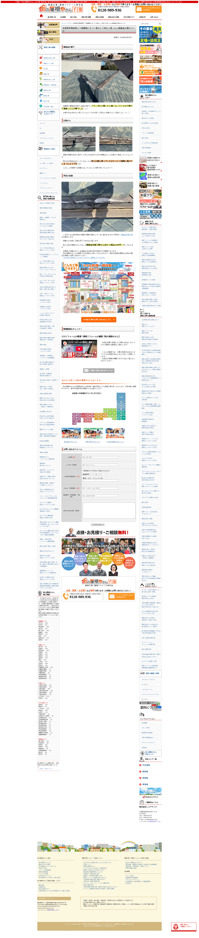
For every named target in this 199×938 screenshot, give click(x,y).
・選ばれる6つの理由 (43, 864)
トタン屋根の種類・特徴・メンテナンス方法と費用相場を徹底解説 (151, 406)
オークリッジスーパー (46, 188)
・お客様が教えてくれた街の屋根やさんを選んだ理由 (53, 891)
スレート (42, 123)
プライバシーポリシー (148, 742)
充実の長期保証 (146, 148)
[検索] (160, 23)
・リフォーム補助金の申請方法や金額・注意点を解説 (98, 888)
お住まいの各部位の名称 (47, 203)
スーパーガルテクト (46, 158)
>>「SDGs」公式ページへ (45, 768)
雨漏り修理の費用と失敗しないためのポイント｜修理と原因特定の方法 (151, 369)
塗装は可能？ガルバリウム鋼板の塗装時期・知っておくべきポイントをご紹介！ (49, 524)
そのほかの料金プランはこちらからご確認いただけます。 (84, 257)
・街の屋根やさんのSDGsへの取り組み (49, 877)
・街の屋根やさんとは (44, 862)
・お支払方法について (44, 875)
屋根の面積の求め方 (46, 333)
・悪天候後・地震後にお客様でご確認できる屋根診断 (140, 864)
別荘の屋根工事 (146, 649)
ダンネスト (145, 699)
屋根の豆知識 (44, 452)
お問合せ (144, 747)
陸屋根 (42, 143)
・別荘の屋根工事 (87, 885)
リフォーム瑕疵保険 (148, 133)
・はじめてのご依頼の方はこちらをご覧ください (97, 862)
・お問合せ (127, 883)
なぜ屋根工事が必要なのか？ (150, 320)
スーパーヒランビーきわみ (48, 178)
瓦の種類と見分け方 (46, 411)
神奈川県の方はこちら (93, 442)
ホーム (63, 23)
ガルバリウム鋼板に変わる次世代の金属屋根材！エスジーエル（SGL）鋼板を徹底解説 (49, 533)
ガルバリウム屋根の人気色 (150, 497)
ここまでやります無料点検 (150, 143)
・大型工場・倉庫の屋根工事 (91, 881)
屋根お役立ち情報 (147, 518)
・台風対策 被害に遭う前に (91, 874)
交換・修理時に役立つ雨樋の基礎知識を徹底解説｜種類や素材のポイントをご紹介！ (49, 586)
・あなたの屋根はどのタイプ (133, 862)
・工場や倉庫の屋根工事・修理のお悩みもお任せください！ (100, 887)
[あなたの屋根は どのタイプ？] (39, 119)
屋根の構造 (43, 213)
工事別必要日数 (146, 507)
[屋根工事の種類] (44, 52)
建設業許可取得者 (147, 732)
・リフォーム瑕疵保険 (44, 870)
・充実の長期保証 (42, 872)
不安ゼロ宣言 (146, 128)
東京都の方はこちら (70, 442)
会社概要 (144, 723)
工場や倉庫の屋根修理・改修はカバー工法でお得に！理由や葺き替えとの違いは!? (151, 605)
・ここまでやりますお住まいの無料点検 (94, 868)
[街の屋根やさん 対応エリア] (160, 755)
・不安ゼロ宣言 (42, 868)
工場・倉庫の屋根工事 (148, 638)
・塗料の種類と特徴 (130, 868)
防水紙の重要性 (44, 441)
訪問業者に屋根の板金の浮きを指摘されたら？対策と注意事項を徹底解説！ (151, 286)
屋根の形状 (43, 344)
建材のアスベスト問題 (46, 429)
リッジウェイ (44, 183)
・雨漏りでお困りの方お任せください (93, 870)
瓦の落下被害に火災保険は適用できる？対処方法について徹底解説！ (151, 352)
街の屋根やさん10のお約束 (150, 123)
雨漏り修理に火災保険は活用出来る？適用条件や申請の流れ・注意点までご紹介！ (151, 361)
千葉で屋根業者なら (148, 737)
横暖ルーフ (43, 173)
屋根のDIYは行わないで (47, 551)
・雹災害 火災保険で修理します (92, 875)
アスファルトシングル (46, 138)
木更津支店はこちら (154, 821)
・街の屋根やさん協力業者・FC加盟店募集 (137, 881)
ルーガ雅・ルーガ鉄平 (46, 163)
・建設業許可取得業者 (131, 877)
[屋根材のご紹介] (44, 154)
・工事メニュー (87, 864)
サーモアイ (145, 684)
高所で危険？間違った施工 (48, 546)
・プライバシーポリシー (131, 879)
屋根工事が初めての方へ (149, 102)
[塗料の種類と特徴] (160, 675)
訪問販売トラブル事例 (148, 280)
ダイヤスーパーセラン (148, 679)
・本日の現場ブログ (43, 889)
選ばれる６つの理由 (148, 118)
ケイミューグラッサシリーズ (48, 193)
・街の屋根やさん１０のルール (46, 866)
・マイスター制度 (42, 874)
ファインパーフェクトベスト (150, 694)
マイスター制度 (146, 153)
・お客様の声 (41, 887)
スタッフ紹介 (146, 727)
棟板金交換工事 (126, 235)
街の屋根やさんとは (148, 106)
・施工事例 (40, 885)
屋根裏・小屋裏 (44, 369)
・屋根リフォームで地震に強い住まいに (94, 877)
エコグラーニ (44, 168)
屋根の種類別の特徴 (46, 208)
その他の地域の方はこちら (115, 442)
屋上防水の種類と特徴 (46, 243)
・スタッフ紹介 (129, 876)
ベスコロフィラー (147, 689)
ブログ (69, 23)
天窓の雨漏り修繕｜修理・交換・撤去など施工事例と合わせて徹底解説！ (49, 564)
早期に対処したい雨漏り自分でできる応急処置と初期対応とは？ (151, 578)
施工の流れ (145, 138)
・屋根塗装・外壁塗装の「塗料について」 (137, 866)
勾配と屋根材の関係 (46, 393)
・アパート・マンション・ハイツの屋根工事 (95, 883)
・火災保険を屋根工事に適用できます (93, 879)
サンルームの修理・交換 (149, 661)
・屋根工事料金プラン (89, 866)
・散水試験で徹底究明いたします (92, 872)
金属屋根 (42, 133)
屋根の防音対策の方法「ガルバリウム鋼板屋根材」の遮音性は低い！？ (151, 378)
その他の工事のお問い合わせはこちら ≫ (99, 319)
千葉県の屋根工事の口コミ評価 (151, 305)
